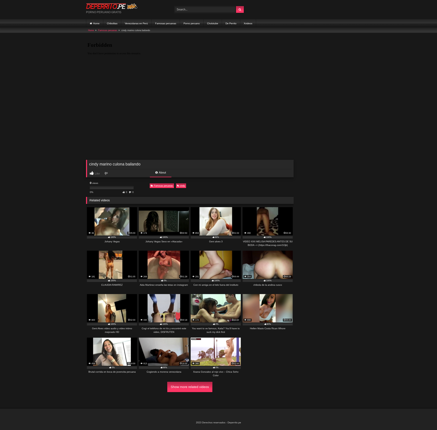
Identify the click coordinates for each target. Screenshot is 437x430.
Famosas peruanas (165, 23)
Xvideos (248, 23)
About (162, 172)
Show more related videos (190, 387)
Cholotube (212, 23)
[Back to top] (426, 420)
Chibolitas (112, 23)
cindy (182, 185)
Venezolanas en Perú (136, 23)
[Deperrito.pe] (111, 6)
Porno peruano (192, 23)
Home (96, 23)
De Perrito (230, 23)
